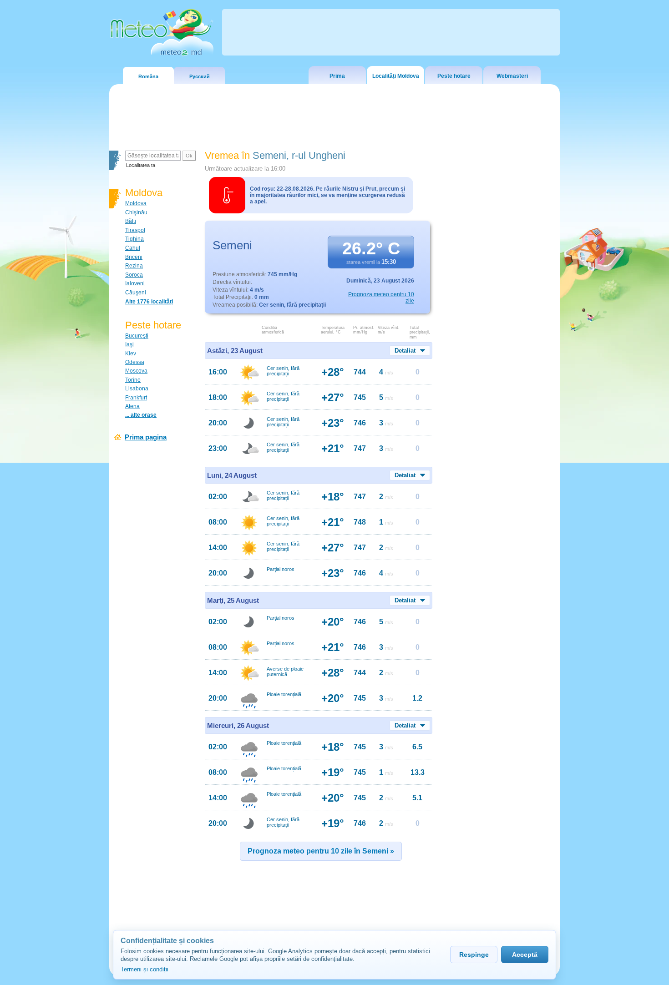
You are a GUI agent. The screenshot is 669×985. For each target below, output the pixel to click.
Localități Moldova (395, 76)
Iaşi (129, 344)
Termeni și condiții (144, 969)
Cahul (132, 248)
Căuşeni (135, 292)
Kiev (130, 353)
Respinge (474, 954)
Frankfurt (136, 397)
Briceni (133, 257)
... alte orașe (141, 415)
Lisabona (136, 388)
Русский (199, 76)
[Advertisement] (498, 307)
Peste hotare (454, 76)
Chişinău (136, 212)
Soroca (134, 275)
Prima (337, 76)
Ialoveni (135, 283)
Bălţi (130, 221)
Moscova (136, 371)
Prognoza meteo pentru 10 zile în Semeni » (321, 851)
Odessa (134, 362)
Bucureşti (136, 336)
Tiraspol (135, 230)
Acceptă (524, 954)
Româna (148, 76)
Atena (132, 406)
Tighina (134, 239)
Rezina (134, 266)
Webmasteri (512, 76)
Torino (133, 380)
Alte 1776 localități (149, 301)
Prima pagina (146, 437)
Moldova (136, 203)
